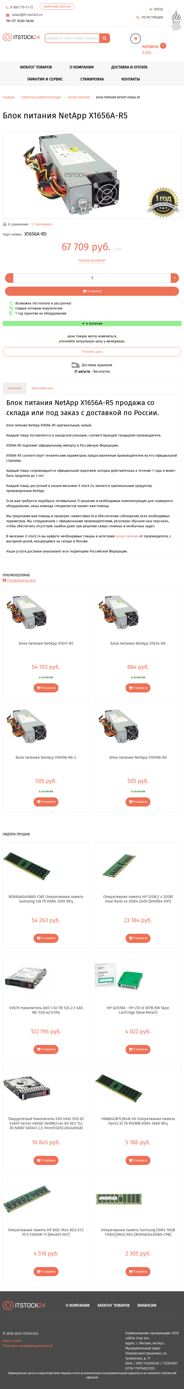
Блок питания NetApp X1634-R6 (138, 643)
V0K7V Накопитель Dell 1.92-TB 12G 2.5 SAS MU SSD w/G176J (46, 1010)
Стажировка (92, 79)
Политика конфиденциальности (27, 1346)
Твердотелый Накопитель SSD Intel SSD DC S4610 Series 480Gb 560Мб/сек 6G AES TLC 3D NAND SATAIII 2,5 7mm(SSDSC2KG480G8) (46, 1123)
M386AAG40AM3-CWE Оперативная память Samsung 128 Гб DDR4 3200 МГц (46, 899)
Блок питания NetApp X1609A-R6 (138, 757)
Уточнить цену (92, 351)
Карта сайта (12, 1341)
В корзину (94, 291)
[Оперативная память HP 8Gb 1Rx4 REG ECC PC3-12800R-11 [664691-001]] (27, 1199)
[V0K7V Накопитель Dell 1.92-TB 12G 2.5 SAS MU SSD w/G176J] (27, 977)
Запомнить (44, 224)
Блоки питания (126, 536)
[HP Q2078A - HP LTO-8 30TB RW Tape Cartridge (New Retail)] (119, 977)
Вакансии (147, 1305)
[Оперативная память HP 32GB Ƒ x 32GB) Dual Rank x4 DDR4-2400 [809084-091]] (119, 866)
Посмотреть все (21, 580)
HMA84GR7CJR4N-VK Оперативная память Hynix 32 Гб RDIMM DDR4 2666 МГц (138, 1121)
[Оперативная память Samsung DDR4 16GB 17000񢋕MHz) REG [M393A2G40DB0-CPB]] (119, 1199)
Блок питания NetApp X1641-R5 (46, 643)
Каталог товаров (114, 1305)
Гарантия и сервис (45, 79)
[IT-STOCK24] (24, 1305)
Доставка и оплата (129, 67)
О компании (82, 67)
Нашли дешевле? (92, 260)
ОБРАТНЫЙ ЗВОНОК (57, 6)
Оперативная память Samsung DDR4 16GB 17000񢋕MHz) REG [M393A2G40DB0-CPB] (138, 1232)
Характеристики (42, 388)
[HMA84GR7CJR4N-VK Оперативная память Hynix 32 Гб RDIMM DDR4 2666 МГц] (119, 1088)
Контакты (130, 79)
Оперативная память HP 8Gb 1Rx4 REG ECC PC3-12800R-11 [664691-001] (46, 1232)
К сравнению (18, 224)
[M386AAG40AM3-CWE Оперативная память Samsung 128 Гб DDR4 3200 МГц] (27, 866)
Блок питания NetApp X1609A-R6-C (46, 757)
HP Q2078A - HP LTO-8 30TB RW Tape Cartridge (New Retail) (138, 1010)
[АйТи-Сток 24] (21, 37)
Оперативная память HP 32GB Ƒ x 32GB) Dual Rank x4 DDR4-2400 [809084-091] (138, 899)
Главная (8, 97)
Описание (14, 388)
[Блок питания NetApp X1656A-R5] (92, 175)
